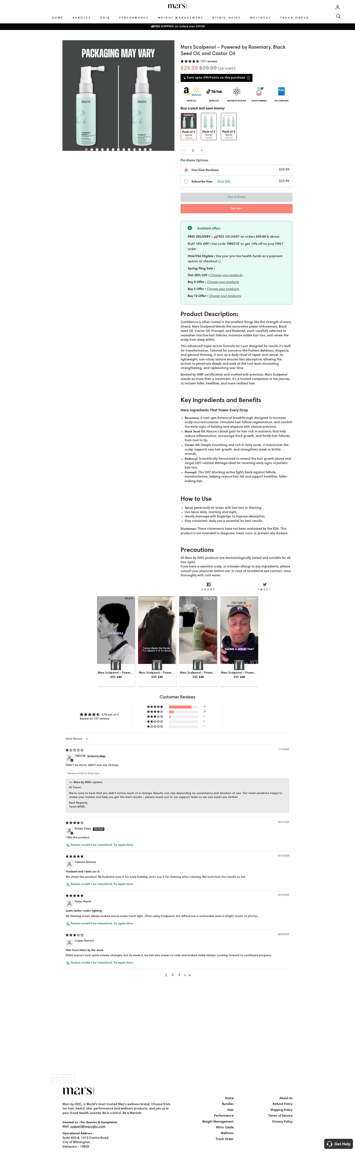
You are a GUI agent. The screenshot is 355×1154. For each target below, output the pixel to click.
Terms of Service (280, 1115)
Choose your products (226, 275)
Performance (224, 1115)
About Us (286, 1098)
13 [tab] (150, 148)
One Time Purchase (205, 170)
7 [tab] (118, 148)
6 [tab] (113, 148)
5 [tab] (108, 148)
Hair (230, 1110)
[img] (74, 750)
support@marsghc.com (87, 1126)
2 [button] (173, 975)
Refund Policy (283, 1104)
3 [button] (179, 975)
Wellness (227, 1133)
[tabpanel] (118, 96)
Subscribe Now (201, 181)
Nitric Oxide (225, 1127)
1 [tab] (86, 148)
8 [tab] (124, 148)
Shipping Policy (281, 1110)
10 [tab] (134, 148)
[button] (190, 61)
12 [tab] (145, 148)
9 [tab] (129, 148)
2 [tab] (92, 148)
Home (229, 1098)
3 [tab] (97, 148)
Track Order (225, 1139)
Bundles (228, 1104)
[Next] (170, 95)
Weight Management (218, 1121)
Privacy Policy (282, 1121)
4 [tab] (102, 148)
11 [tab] (140, 148)
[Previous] (66, 95)
